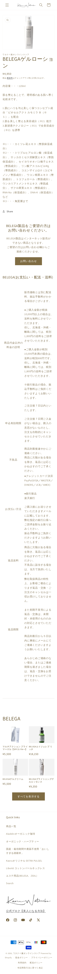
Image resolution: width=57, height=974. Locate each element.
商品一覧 (11, 826)
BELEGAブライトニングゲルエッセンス (41, 780)
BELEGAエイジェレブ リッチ (40, 748)
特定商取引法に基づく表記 (30, 967)
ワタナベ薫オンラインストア (26, 953)
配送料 (10, 78)
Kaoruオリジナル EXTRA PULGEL (24, 860)
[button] (7, 5)
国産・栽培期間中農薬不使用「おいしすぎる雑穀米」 (27, 851)
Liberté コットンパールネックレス (25, 868)
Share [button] (10, 211)
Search (10, 883)
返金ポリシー (21, 957)
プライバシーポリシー (41, 957)
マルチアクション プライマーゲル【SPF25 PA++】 (15, 748)
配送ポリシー (36, 962)
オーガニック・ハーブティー (22, 841)
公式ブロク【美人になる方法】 (26, 911)
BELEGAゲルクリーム (13, 779)
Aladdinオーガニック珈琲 (20, 833)
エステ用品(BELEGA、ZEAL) (21, 875)
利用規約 (22, 962)
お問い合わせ (28, 261)
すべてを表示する (28, 796)
